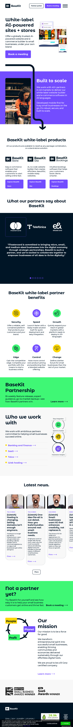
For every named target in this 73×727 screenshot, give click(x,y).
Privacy (7, 718)
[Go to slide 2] (33, 278)
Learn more (57, 401)
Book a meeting (53, 6)
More (36, 572)
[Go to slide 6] (42, 278)
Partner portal (36, 6)
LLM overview (30, 718)
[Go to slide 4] (37, 278)
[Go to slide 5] (40, 278)
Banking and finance (20, 445)
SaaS (11, 451)
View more (26, 726)
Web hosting (15, 462)
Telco (11, 457)
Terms (13, 718)
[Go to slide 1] (30, 278)
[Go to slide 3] (35, 278)
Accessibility (20, 718)
